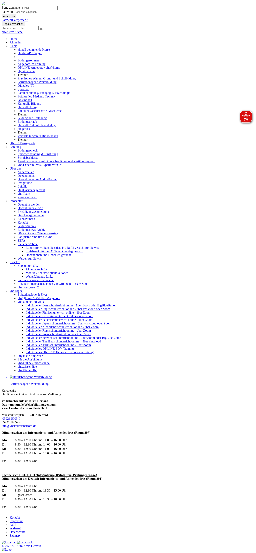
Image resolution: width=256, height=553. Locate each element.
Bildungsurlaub (27, 121)
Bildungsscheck (28, 150)
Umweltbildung (27, 107)
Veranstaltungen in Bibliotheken (38, 136)
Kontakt (23, 222)
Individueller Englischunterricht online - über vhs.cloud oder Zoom (68, 309)
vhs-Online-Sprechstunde (34, 363)
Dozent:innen (26, 175)
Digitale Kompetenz (30, 355)
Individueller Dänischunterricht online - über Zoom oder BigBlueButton (71, 305)
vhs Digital (16, 291)
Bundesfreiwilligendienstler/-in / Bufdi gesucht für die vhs (62, 247)
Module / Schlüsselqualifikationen (47, 273)
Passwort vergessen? (15, 20)
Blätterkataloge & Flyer (32, 294)
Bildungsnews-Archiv (31, 229)
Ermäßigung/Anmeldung (33, 211)
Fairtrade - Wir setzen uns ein (36, 280)
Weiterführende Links (39, 276)
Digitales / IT (26, 85)
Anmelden (9, 16)
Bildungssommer (28, 60)
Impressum (16, 521)
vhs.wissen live (27, 366)
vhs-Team (24, 193)
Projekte (15, 262)
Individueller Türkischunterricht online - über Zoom (58, 345)
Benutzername (11, 7)
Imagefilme (25, 183)
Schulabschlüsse (28, 157)
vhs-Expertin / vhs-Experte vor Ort (39, 165)
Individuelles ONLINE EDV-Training (50, 348)
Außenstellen (26, 172)
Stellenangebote (28, 244)
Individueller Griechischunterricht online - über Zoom (59, 316)
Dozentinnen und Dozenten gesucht (48, 255)
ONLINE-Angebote (22, 143)
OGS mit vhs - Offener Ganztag (38, 233)
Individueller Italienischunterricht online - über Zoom (59, 319)
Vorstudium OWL (29, 265)
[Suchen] (41, 29)
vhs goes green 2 (28, 287)
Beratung (15, 147)
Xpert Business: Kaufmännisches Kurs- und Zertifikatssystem (56, 161)
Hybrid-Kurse (26, 71)
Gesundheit (25, 100)
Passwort (7, 11)
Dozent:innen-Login (30, 208)
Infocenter (16, 201)
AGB (13, 524)
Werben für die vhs (30, 258)
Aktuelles (16, 42)
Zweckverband (27, 197)
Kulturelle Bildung (29, 103)
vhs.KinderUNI (27, 370)
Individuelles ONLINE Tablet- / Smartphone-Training (60, 352)
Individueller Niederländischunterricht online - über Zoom (62, 327)
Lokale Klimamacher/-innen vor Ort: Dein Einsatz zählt (53, 283)
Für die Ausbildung (30, 359)
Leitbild (22, 186)
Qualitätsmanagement (31, 190)
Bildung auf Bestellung (32, 118)
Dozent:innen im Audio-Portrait (37, 179)
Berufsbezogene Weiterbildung (37, 82)
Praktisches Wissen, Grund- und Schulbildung (47, 78)
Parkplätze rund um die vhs (35, 237)
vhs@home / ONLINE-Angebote (39, 298)
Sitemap (15, 535)
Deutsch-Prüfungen (30, 53)
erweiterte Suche (12, 32)
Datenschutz (17, 532)
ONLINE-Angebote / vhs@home (39, 67)
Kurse (13, 46)
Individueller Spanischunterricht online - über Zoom (58, 334)
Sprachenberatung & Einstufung (38, 154)
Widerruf (15, 528)
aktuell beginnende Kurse (34, 49)
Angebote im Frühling (32, 64)
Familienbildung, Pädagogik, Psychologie (44, 92)
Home (13, 38)
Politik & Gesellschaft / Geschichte (40, 110)
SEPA (21, 240)
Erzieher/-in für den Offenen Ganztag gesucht (54, 251)
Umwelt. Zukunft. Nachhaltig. (37, 125)
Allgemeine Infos (36, 269)
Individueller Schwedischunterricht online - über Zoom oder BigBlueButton (73, 337)
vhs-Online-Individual (31, 301)
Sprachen (23, 89)
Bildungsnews (27, 226)
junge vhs (24, 128)
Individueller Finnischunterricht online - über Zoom (58, 312)
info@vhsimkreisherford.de (19, 426)
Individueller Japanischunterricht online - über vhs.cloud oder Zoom (68, 323)
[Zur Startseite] (3, 3)
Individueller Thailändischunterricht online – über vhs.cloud (63, 341)
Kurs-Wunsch (26, 219)
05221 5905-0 (11, 418)
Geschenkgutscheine (31, 215)
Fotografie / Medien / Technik (36, 96)
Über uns (15, 168)
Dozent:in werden (29, 204)
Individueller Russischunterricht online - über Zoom (58, 330)
